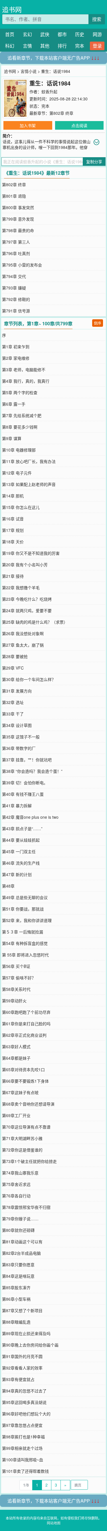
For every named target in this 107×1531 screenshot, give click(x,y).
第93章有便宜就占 (18, 1379)
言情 (27, 45)
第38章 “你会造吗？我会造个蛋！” (32, 771)
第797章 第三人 (16, 242)
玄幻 (27, 34)
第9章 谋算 (11, 438)
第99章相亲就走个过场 (22, 1448)
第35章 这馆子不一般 (21, 737)
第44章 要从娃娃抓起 (21, 840)
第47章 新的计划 (17, 874)
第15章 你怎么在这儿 (21, 507)
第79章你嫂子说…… (20, 1218)
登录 (97, 45)
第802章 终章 (61, 113)
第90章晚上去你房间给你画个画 (30, 1345)
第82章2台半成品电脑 (21, 1253)
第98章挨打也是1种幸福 (23, 1436)
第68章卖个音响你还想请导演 (28, 1104)
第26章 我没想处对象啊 (23, 633)
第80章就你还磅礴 (18, 1230)
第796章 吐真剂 (16, 253)
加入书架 (28, 125)
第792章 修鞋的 (16, 299)
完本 (79, 45)
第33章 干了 (13, 714)
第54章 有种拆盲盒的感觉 (25, 943)
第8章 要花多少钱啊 (19, 427)
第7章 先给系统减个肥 (21, 415)
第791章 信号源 (16, 311)
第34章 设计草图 (17, 725)
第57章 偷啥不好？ (19, 978)
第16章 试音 (13, 519)
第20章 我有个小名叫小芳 (25, 564)
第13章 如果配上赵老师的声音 (29, 484)
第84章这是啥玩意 (18, 1276)
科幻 (9, 45)
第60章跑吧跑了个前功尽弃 (26, 1012)
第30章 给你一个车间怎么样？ (29, 679)
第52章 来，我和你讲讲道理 (27, 920)
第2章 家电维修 (15, 358)
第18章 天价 (13, 541)
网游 (97, 34)
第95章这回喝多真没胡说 (24, 1402)
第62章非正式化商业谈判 (24, 1035)
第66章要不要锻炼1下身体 (25, 1081)
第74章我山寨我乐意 (20, 1173)
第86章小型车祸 (16, 1299)
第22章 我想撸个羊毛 (21, 587)
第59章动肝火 (14, 1000)
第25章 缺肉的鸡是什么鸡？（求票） (35, 622)
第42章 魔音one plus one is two (30, 817)
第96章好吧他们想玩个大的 (26, 1414)
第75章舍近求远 (16, 1184)
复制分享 (94, 161)
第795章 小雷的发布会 (22, 265)
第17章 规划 (13, 530)
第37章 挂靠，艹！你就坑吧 (27, 759)
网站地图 (53, 1522)
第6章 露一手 (13, 404)
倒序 (97, 323)
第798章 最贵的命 (18, 230)
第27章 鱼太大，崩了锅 (23, 645)
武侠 (44, 34)
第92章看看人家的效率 (22, 1368)
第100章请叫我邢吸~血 (22, 1459)
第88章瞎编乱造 (16, 1322)
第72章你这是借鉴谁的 (22, 1150)
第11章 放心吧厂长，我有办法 (29, 461)
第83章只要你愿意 (18, 1264)
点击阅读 (79, 125)
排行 (62, 45)
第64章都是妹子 (16, 1058)
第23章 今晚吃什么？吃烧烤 (27, 599)
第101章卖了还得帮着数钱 (25, 1471)
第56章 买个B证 (16, 966)
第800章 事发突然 (18, 207)
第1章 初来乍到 (15, 346)
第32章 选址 (13, 702)
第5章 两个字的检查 (19, 392)
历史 (79, 34)
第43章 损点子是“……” (22, 828)
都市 (62, 34)
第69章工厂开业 (16, 1115)
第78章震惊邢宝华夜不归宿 (26, 1207)
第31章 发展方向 (17, 691)
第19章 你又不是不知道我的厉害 (31, 553)
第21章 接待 (13, 576)
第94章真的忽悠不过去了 (24, 1391)
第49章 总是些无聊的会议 (25, 897)
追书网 (12, 9)
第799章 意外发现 (18, 219)
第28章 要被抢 (15, 656)
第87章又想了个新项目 (22, 1310)
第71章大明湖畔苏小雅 (22, 1138)
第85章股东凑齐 (16, 1287)
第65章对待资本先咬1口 (23, 1069)
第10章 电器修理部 (19, 450)
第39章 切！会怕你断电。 (25, 782)
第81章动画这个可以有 (22, 1241)
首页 (9, 34)
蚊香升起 (49, 91)
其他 (44, 45)
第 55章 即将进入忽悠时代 (25, 955)
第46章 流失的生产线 (21, 863)
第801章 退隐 (14, 196)
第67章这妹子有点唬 (20, 1092)
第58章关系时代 (16, 989)
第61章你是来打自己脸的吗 (26, 1023)
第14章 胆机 (13, 496)
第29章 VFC (13, 668)
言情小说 (29, 71)
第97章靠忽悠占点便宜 (22, 1425)
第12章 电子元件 (17, 473)
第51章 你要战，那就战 (23, 909)
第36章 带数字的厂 (19, 748)
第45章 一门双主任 (19, 851)
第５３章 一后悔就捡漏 (22, 932)
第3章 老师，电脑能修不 (23, 369)
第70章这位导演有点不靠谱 (26, 1127)
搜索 (96, 19)
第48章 (8, 886)
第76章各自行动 (16, 1196)
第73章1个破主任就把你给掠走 (29, 1161)
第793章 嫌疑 (14, 288)
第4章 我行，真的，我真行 (25, 381)
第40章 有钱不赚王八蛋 (23, 794)
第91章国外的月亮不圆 (22, 1356)
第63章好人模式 (16, 1046)
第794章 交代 (14, 276)
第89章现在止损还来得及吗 (26, 1333)
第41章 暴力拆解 (17, 805)
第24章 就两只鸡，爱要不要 (27, 610)
